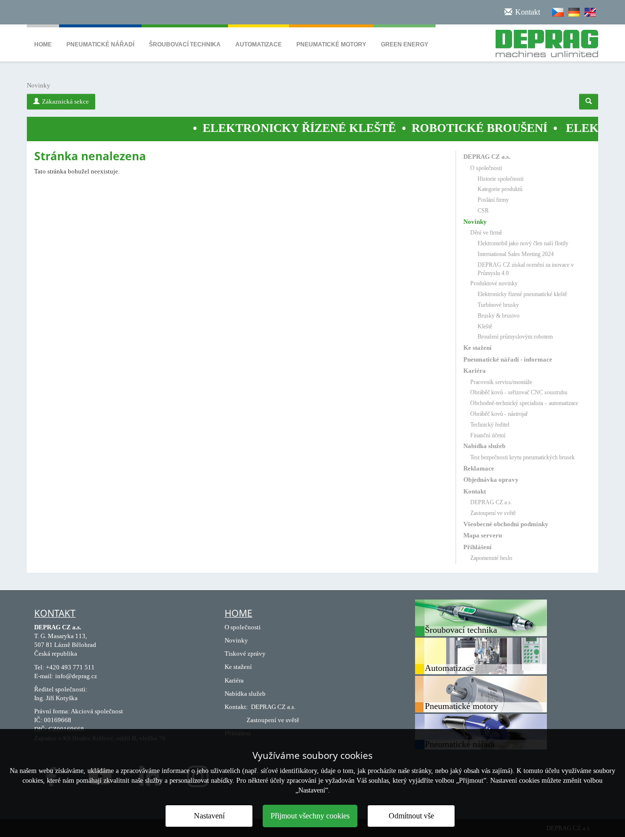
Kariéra (474, 370)
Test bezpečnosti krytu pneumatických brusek (522, 457)
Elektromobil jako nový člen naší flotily (523, 243)
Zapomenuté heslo (491, 558)
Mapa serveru (482, 535)
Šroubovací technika (185, 44)
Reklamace (478, 468)
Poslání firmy (493, 199)
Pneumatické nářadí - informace (507, 359)
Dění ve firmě (486, 232)
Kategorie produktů (500, 189)
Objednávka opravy (491, 479)
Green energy (404, 44)
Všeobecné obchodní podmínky (505, 524)
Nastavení (209, 816)
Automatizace (258, 44)
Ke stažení (477, 347)
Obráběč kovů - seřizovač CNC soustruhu (518, 392)
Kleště (485, 326)
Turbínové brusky (498, 304)
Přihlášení (477, 547)
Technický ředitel (489, 424)
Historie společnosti (500, 178)
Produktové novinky (494, 283)
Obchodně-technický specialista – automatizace (524, 403)
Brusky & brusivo (499, 315)
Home (43, 44)
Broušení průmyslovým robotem (515, 336)
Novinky (475, 221)
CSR (483, 210)
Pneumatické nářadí (100, 44)
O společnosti (486, 168)
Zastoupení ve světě (493, 513)
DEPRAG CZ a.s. (486, 156)
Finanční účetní (487, 435)
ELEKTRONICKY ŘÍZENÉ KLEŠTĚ (276, 128)
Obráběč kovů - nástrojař (499, 413)
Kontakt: (236, 706)
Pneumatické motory (331, 44)
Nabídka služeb (484, 446)
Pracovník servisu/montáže (501, 382)
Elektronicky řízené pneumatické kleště (522, 294)
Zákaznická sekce (65, 101)
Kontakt (474, 491)
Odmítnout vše (411, 816)
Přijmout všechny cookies (310, 816)
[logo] (543, 41)
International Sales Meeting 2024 (516, 254)
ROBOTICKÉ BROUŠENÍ (456, 128)
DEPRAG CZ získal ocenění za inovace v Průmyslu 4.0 (526, 269)
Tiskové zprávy (245, 653)
